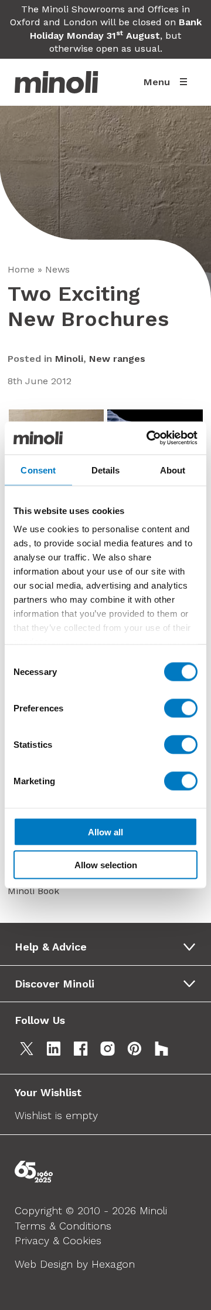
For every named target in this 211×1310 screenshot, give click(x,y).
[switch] (181, 707)
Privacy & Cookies (58, 1240)
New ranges (117, 358)
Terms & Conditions (63, 1226)
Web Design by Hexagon (75, 1264)
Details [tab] (105, 470)
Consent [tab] (38, 470)
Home (21, 269)
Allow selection (105, 865)
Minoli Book (33, 890)
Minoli (69, 358)
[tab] (109, 947)
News (57, 269)
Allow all (105, 832)
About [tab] (173, 470)
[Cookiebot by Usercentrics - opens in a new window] (149, 438)
